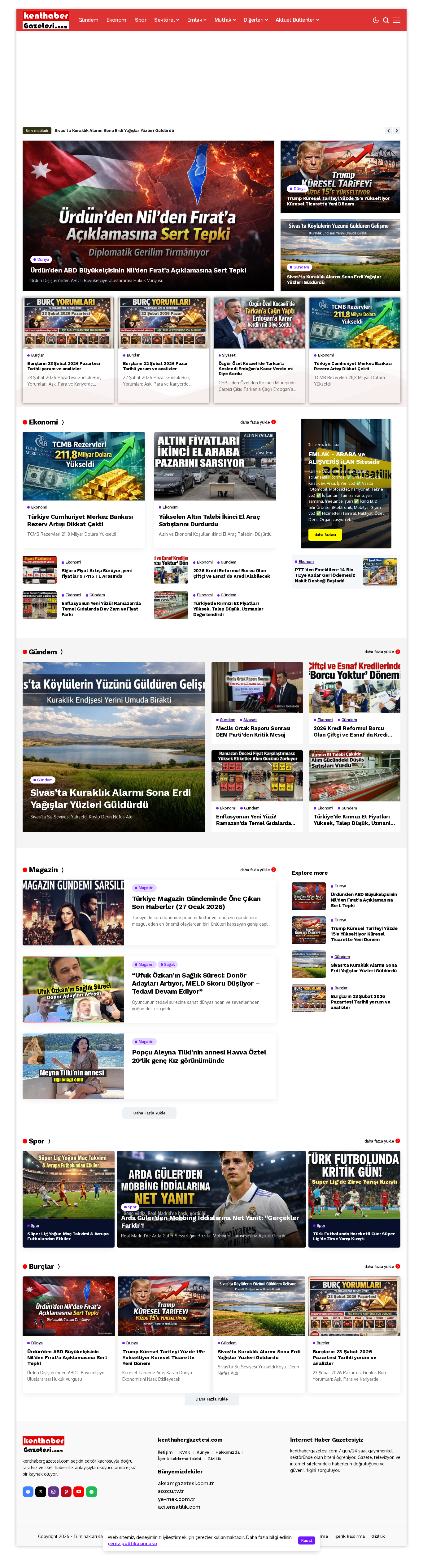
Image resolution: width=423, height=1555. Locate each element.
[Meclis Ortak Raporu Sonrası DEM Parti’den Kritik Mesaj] (257, 687)
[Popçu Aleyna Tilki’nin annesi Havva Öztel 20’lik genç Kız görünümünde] (73, 1066)
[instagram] (53, 1491)
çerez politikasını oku (132, 1543)
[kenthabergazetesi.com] (46, 20)
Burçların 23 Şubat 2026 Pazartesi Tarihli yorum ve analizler (63, 366)
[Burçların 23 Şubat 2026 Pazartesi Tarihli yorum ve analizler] (68, 323)
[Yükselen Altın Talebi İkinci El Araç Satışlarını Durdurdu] (215, 466)
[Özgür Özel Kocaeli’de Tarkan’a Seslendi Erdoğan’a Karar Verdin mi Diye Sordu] (259, 323)
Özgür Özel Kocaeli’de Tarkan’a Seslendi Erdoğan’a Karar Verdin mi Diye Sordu (256, 368)
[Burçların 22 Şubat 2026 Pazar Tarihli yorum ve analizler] (163, 323)
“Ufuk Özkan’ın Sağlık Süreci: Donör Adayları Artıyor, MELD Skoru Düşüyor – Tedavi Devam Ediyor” (196, 983)
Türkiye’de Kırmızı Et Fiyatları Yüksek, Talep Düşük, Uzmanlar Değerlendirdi (228, 609)
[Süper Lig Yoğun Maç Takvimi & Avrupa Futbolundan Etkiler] (69, 1185)
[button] (388, 130)
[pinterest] (66, 1491)
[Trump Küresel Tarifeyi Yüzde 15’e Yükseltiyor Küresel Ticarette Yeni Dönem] (340, 177)
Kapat (306, 1540)
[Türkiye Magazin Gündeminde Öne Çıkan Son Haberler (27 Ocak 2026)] (73, 912)
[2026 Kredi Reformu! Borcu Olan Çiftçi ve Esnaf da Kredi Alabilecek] (171, 570)
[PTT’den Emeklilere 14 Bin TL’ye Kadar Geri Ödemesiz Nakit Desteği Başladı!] (380, 571)
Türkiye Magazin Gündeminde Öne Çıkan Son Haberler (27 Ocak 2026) (196, 903)
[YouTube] (78, 1491)
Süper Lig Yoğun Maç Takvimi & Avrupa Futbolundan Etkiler (68, 1236)
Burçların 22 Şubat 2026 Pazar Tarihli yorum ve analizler (155, 366)
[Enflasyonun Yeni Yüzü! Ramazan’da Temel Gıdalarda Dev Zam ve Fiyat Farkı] (40, 605)
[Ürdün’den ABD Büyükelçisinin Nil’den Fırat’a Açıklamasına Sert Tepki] (148, 216)
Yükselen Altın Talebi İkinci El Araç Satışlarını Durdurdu (209, 520)
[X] (40, 1491)
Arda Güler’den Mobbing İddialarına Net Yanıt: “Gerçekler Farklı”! (210, 1221)
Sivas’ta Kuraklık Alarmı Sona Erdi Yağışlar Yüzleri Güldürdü (114, 130)
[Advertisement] (211, 77)
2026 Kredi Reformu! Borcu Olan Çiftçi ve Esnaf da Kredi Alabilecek (231, 573)
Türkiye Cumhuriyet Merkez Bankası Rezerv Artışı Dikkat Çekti (353, 366)
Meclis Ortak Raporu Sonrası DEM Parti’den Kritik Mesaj (253, 731)
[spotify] (91, 1491)
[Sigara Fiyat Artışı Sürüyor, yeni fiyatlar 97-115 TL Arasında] (40, 570)
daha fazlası (325, 534)
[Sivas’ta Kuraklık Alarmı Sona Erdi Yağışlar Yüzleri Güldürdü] (340, 255)
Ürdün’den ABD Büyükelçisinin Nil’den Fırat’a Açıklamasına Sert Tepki (138, 270)
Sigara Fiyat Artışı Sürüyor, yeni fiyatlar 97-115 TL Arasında (97, 573)
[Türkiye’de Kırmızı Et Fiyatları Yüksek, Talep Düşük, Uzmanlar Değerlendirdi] (171, 605)
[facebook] (28, 1491)
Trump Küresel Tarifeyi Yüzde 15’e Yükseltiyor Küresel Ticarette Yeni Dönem (338, 201)
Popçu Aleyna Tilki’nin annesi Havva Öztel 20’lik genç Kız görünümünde (199, 1056)
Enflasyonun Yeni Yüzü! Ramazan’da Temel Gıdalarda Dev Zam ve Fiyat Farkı (101, 609)
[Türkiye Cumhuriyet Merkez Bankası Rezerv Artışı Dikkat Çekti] (354, 323)
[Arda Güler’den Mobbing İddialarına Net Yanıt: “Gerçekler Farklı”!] (211, 1199)
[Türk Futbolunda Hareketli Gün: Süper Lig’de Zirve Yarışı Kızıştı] (354, 1185)
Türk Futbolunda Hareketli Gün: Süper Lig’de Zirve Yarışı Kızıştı (354, 1236)
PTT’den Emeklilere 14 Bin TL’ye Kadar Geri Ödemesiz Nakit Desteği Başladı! (325, 575)
